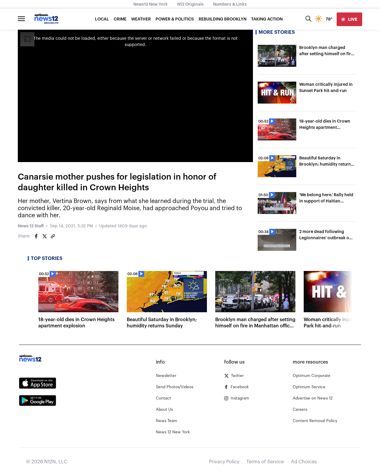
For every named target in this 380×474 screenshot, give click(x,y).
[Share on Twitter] (44, 236)
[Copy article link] (52, 236)
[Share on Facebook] (36, 236)
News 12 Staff (31, 226)
